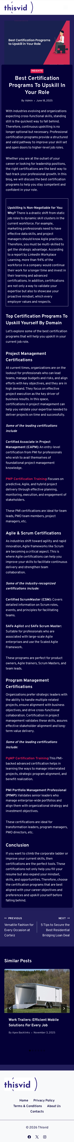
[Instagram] (44, 1137)
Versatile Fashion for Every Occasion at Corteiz (19, 927)
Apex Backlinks (21, 1032)
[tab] (30, 1050)
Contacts (37, 1112)
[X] (37, 1137)
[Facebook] (29, 1137)
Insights (37, 71)
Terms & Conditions (27, 1106)
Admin (29, 100)
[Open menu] (65, 7)
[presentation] (37, 991)
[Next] (64, 1008)
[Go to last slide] (10, 1008)
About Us (54, 1106)
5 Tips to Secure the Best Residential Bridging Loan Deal (55, 927)
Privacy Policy (44, 1101)
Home (23, 1101)
